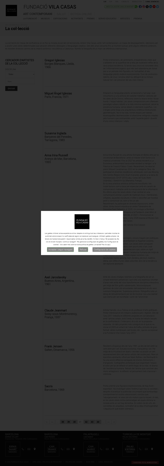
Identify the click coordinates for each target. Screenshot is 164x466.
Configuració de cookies (105, 249)
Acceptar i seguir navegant (60, 249)
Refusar (83, 249)
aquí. (109, 244)
